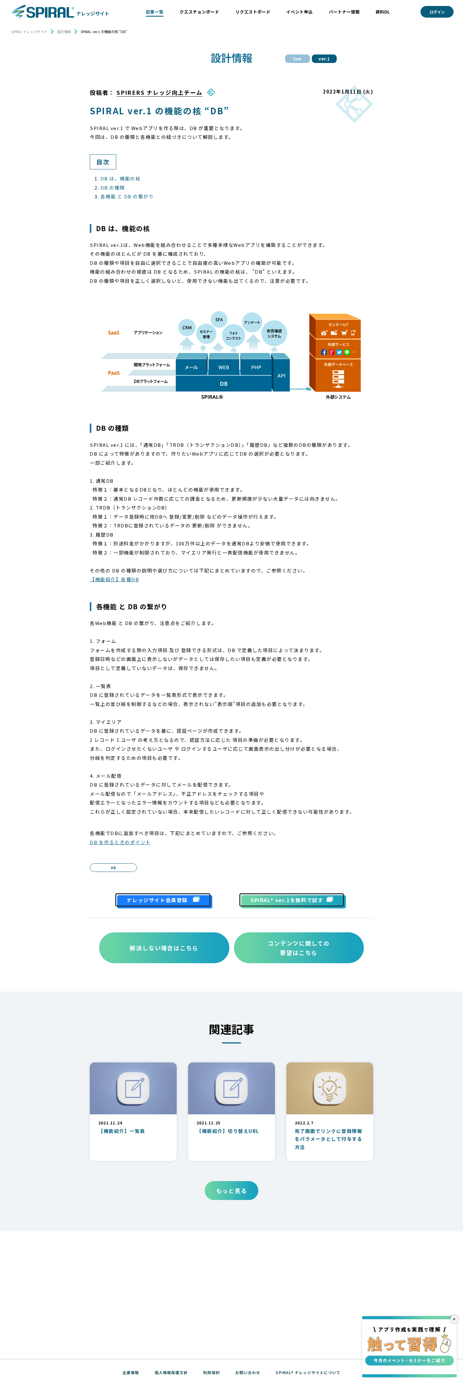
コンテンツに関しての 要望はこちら (299, 948)
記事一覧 (154, 12)
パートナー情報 (344, 12)
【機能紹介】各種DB (114, 579)
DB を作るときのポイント (120, 842)
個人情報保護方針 (171, 1372)
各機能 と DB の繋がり (127, 196)
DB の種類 (112, 187)
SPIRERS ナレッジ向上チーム (160, 92)
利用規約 (211, 1372)
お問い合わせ (247, 1372)
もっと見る (231, 1190)
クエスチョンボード (199, 12)
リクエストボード (253, 12)
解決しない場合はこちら (164, 948)
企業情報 (131, 1372)
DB (113, 867)
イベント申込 (299, 12)
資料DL (382, 12)
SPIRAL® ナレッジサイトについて (308, 1372)
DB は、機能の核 (120, 178)
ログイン (437, 11)
